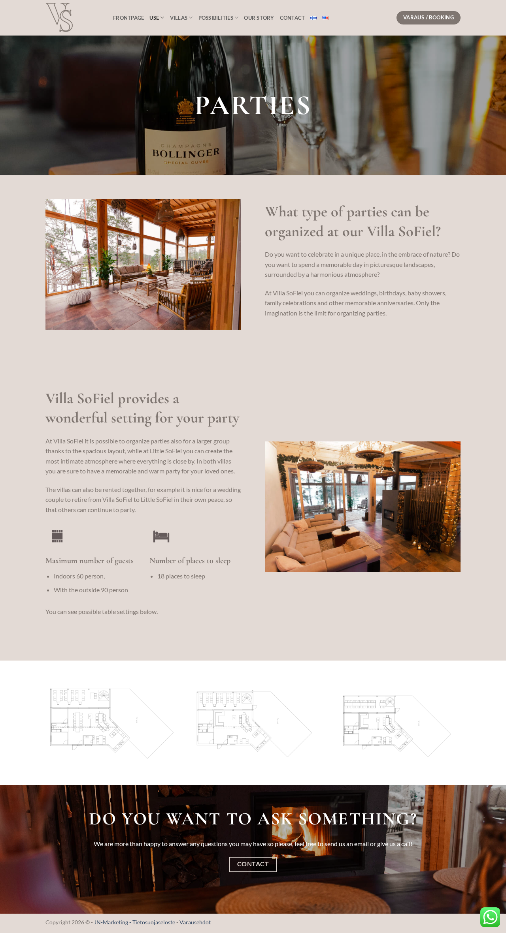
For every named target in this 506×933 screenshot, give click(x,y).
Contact (292, 18)
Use (154, 18)
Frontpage (128, 18)
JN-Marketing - (113, 922)
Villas (179, 18)
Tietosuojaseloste (154, 922)
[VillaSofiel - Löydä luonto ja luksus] (73, 18)
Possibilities (215, 18)
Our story (259, 18)
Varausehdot (195, 922)
